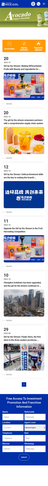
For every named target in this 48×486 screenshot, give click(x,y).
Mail (26, 433)
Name (5, 412)
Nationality (29, 412)
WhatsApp (29, 443)
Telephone (7, 433)
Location (6, 422)
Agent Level (29, 422)
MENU (44, 4)
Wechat (5, 443)
